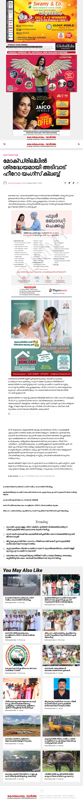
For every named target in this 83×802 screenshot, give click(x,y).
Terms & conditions (68, 795)
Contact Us (49, 795)
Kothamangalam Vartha (18, 183)
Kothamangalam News (10, 602)
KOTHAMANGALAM (31, 476)
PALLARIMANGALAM (47, 476)
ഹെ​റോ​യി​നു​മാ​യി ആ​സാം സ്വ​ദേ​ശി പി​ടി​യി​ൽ (20, 500)
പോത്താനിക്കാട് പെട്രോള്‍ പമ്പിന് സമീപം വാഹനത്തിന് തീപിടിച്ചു (28, 487)
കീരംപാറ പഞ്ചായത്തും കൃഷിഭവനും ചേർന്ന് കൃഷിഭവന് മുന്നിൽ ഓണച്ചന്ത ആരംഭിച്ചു (35, 511)
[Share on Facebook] (65, 183)
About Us (42, 795)
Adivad (21, 476)
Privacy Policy (57, 795)
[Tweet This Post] (69, 183)
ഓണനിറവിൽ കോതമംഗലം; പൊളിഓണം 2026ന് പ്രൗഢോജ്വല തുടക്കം (30, 505)
